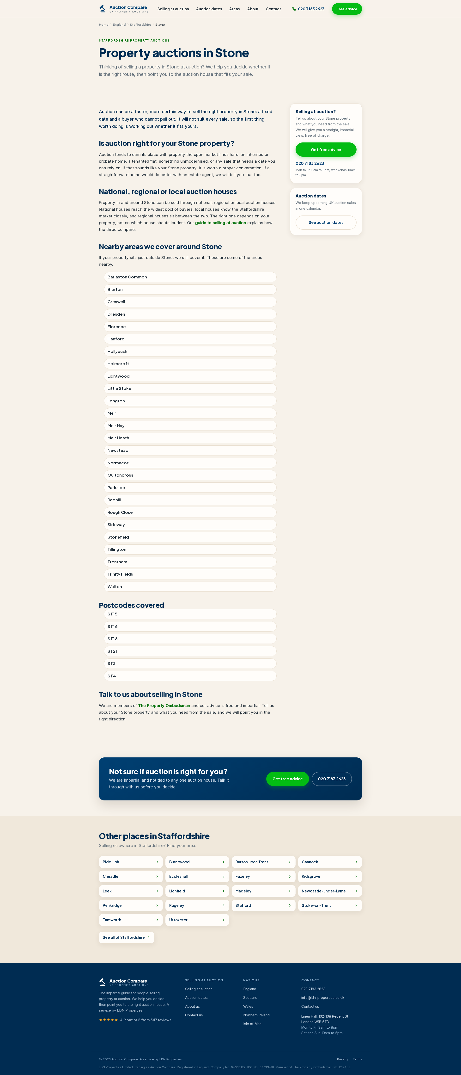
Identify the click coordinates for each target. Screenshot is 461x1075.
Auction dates (209, 8)
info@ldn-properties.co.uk (322, 997)
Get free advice (326, 149)
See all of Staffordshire (124, 937)
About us (192, 1006)
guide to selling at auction (220, 222)
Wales (248, 1006)
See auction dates (326, 222)
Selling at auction (173, 8)
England (119, 24)
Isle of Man (252, 1024)
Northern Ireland (256, 1015)
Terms (357, 1059)
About (253, 8)
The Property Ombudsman (164, 705)
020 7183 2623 (311, 8)
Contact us (194, 1015)
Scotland (250, 997)
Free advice (347, 9)
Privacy (342, 1059)
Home (104, 24)
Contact (273, 8)
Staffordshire (140, 24)
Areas (234, 8)
